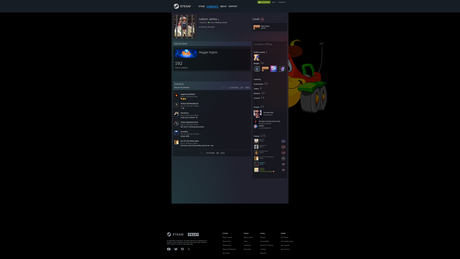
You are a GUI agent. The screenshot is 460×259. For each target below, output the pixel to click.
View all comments (181, 87)
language (281, 2)
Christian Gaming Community (269, 121)
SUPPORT (232, 6)
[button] (270, 19)
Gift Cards (226, 253)
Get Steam (284, 237)
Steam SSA (226, 241)
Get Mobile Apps (287, 241)
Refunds (263, 253)
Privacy (262, 237)
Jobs (245, 241)
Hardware (247, 245)
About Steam (227, 237)
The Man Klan (268, 112)
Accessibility (264, 241)
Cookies (263, 249)
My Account (285, 249)
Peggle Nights (208, 52)
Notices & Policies (266, 245)
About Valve (248, 237)
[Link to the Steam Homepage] (182, 8)
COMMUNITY (212, 6)
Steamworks (227, 245)
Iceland (261, 126)
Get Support (285, 245)
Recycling (247, 249)
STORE (201, 6)
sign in (274, 2)
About (223, 6)
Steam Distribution (229, 249)
